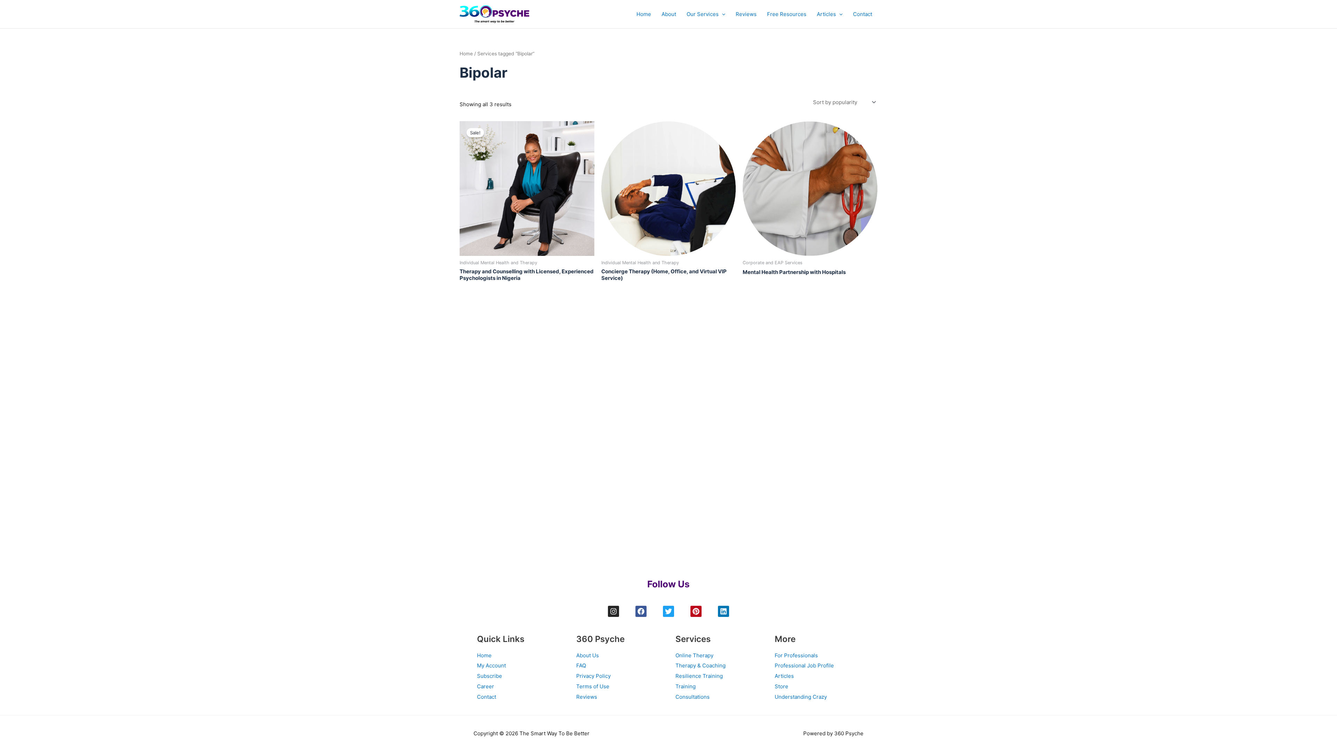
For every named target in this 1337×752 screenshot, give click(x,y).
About (669, 14)
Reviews (746, 14)
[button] (722, 14)
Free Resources (786, 14)
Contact (862, 14)
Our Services (703, 14)
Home (643, 14)
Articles (826, 14)
